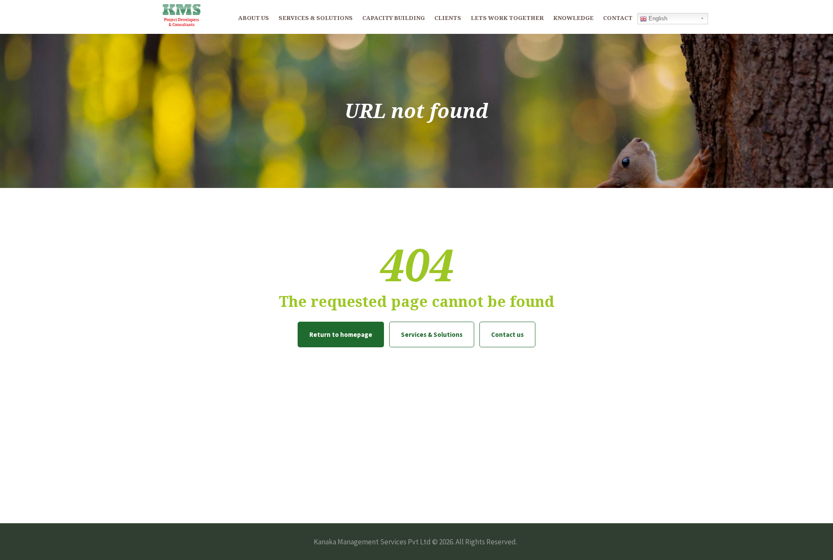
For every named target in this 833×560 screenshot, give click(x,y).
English (657, 18)
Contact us (507, 334)
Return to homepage (340, 334)
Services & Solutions (431, 334)
